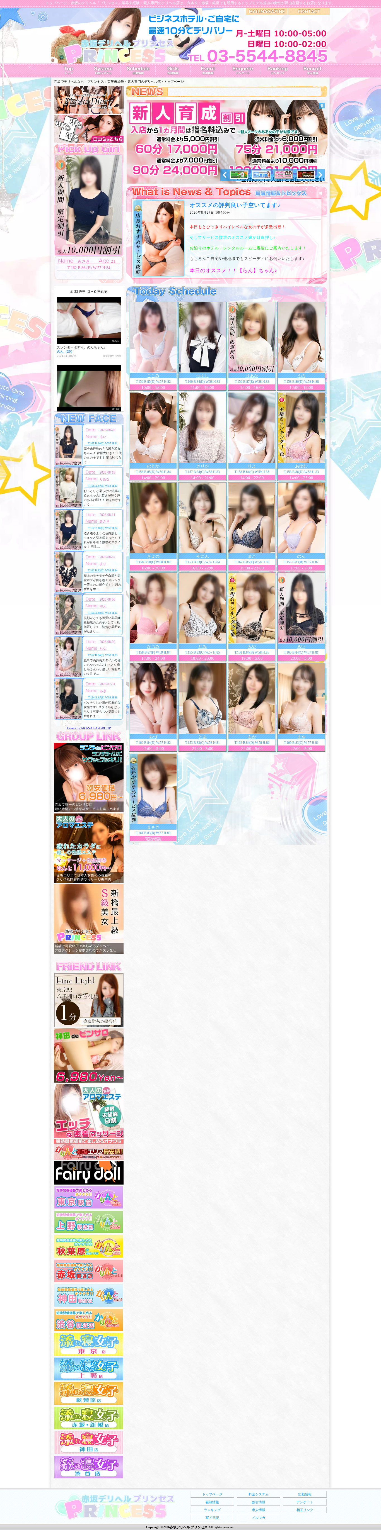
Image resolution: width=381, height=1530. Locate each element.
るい (301, 646)
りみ (202, 646)
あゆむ (301, 466)
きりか (202, 466)
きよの (153, 556)
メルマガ (258, 1518)
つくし (202, 376)
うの (301, 376)
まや (301, 737)
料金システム (259, 1494)
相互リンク (304, 1510)
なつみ (153, 646)
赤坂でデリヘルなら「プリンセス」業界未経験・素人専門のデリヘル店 (107, 82)
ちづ (153, 737)
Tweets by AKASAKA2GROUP (89, 728)
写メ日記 (212, 1518)
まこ (252, 556)
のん (301, 556)
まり (103, 564)
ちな (103, 649)
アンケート (304, 1502)
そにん (202, 556)
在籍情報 (212, 1502)
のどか (153, 466)
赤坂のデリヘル (83, 3)
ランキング (212, 1510)
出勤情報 (305, 1494)
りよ (252, 466)
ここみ (153, 376)
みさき (105, 521)
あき (103, 691)
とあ (202, 737)
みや (252, 646)
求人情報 (258, 1510)
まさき (153, 827)
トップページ (212, 1494)
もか (252, 737)
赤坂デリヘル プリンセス (189, 1527)
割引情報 (258, 1502)
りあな (252, 376)
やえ (103, 606)
